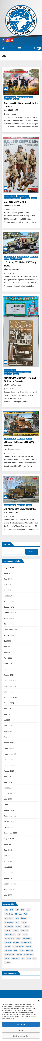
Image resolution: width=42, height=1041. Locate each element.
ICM (18, 934)
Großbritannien (10, 934)
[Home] (3, 48)
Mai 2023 (7, 788)
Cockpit (23, 922)
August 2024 (9, 703)
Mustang (8, 946)
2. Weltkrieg (9, 914)
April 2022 (8, 861)
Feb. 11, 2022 (10, 389)
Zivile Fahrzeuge (16, 258)
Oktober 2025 (9, 624)
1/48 (17, 910)
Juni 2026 (8, 579)
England (7, 930)
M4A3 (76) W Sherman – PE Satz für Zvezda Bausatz (20, 381)
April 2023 (8, 793)
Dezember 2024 (10, 680)
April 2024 (8, 726)
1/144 (28, 910)
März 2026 (8, 596)
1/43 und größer (22, 256)
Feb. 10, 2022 (11, 516)
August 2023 (9, 771)
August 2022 (9, 839)
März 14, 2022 (11, 209)
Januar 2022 (9, 878)
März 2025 (8, 664)
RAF (15, 950)
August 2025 (9, 635)
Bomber (23, 918)
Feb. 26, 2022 (11, 273)
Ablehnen (21, 1030)
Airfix (25, 914)
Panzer (28, 946)
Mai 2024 (7, 720)
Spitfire (19, 954)
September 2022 (10, 833)
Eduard (26, 926)
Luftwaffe (8, 942)
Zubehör (7, 962)
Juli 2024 (7, 709)
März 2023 (8, 799)
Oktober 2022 (9, 827)
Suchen (6, 544)
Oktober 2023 (9, 760)
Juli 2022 (7, 844)
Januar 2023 (9, 810)
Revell (22, 950)
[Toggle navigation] (19, 48)
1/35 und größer (9, 97)
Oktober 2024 (9, 692)
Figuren (15, 930)
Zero (34, 958)
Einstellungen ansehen (21, 1036)
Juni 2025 (8, 647)
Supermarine (28, 954)
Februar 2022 (9, 873)
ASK (17, 918)
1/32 (6, 910)
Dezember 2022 (10, 816)
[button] (39, 1001)
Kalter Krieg (27, 938)
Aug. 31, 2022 (11, 114)
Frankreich (24, 930)
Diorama (18, 926)
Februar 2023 (9, 805)
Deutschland (9, 926)
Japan (18, 938)
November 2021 (10, 889)
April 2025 (8, 658)
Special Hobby (9, 954)
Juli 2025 (7, 641)
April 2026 (8, 590)
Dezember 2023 (10, 748)
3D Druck (18, 914)
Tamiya (7, 958)
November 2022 (10, 822)
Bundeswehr (9, 922)
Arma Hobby (9, 918)
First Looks (8, 99)
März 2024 (8, 731)
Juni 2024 (8, 714)
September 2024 (10, 697)
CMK (17, 922)
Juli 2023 (7, 777)
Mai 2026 (7, 584)
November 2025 (10, 618)
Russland (29, 950)
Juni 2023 (8, 782)
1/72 (22, 910)
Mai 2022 (7, 856)
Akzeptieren (21, 1024)
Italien (25, 934)
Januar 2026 (9, 607)
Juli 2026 (7, 573)
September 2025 (10, 630)
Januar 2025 (9, 675)
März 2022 (8, 867)
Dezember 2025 (10, 613)
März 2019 (8, 895)
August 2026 (9, 568)
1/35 (11, 910)
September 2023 (10, 765)
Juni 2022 (8, 850)
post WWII (8, 950)
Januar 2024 (9, 743)
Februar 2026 (9, 601)
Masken (16, 942)
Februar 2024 (9, 737)
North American (18, 946)
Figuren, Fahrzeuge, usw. (25, 97)
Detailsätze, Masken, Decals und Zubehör (17, 372)
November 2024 (10, 686)
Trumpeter (15, 958)
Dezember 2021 (10, 884)
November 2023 (10, 754)
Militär (16, 99)
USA (23, 958)
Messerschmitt (26, 942)
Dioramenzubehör (22, 196)
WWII (29, 958)
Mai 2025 (7, 652)
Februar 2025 (9, 669)
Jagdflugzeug (9, 938)
